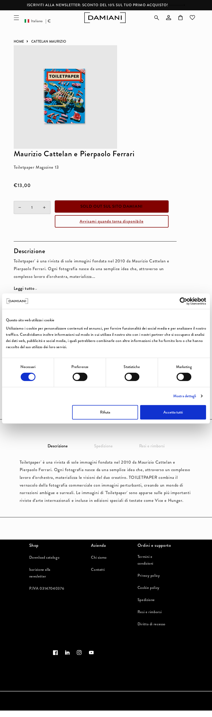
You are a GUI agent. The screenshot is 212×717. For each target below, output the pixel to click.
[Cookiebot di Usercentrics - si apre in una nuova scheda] (183, 301)
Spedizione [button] (103, 446)
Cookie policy (149, 587)
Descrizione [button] (58, 446)
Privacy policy (149, 575)
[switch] (80, 377)
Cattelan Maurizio (48, 41)
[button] (16, 18)
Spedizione (146, 600)
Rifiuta (105, 412)
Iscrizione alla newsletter (39, 573)
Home (19, 41)
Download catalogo (44, 557)
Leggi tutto (24, 288)
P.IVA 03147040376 (46, 588)
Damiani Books (53, 714)
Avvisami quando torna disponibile (111, 221)
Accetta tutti (173, 412)
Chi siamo (99, 557)
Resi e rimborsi (150, 612)
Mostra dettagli (184, 396)
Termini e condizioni (145, 560)
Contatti (98, 569)
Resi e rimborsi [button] (152, 446)
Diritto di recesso (151, 624)
